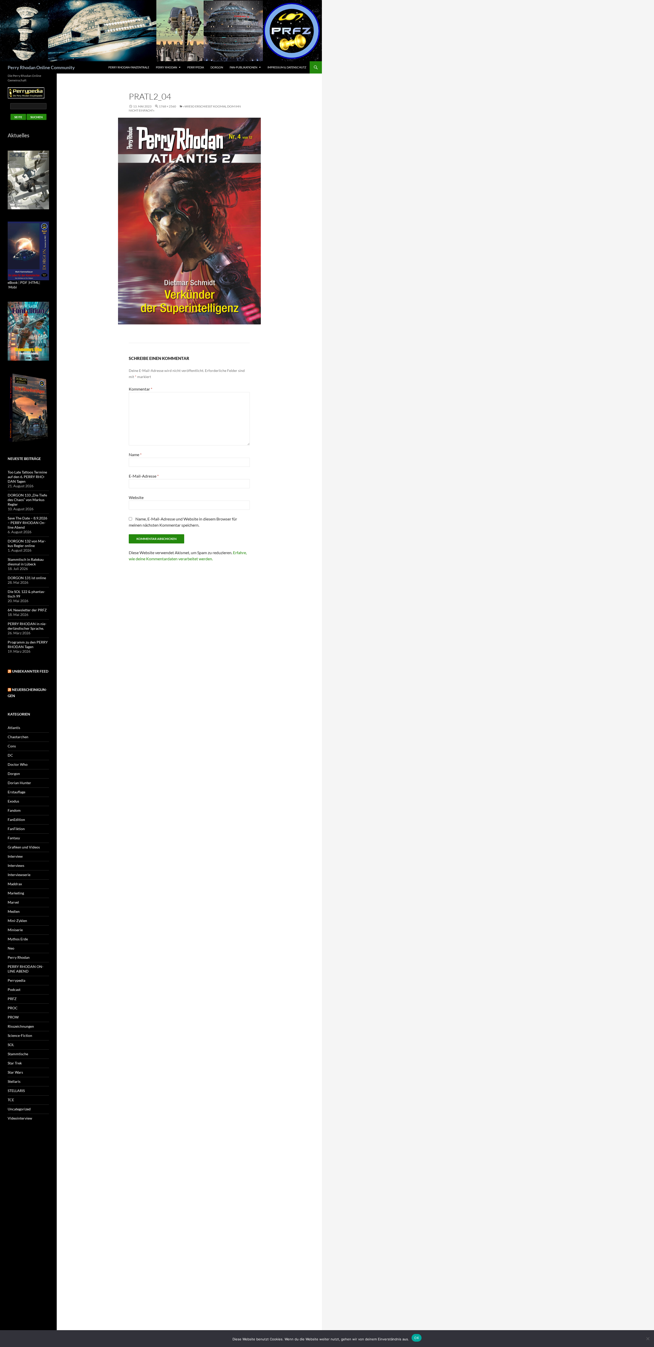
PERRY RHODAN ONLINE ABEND (25, 968)
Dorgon (217, 67)
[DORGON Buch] (28, 407)
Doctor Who (18, 764)
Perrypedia (195, 67)
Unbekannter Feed (30, 671)
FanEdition (16, 819)
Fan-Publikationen (243, 67)
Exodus (13, 801)
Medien (14, 911)
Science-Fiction (20, 1035)
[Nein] (647, 1338)
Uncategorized (19, 1109)
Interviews (16, 865)
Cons (12, 746)
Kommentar (140, 388)
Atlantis (14, 727)
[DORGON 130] (28, 250)
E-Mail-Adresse (144, 476)
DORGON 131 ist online (27, 578)
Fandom (14, 810)
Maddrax (15, 884)
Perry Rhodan (166, 67)
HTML (34, 282)
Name (135, 454)
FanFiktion (16, 829)
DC (10, 755)
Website (136, 497)
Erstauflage (16, 792)
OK (416, 1338)
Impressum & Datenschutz (286, 67)
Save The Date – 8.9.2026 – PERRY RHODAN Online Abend (27, 522)
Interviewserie (19, 874)
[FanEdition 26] (28, 331)
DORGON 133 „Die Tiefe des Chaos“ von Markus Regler (27, 499)
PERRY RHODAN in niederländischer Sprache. (27, 626)
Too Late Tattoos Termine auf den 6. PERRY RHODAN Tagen (27, 476)
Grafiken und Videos (24, 847)
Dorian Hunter (19, 783)
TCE (11, 1100)
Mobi (12, 287)
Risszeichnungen (21, 1026)
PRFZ (12, 999)
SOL (11, 1044)
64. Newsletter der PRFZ (27, 610)
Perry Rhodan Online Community (41, 67)
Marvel (13, 902)
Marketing (16, 893)
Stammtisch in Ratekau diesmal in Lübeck (26, 561)
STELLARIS (16, 1090)
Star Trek (15, 1063)
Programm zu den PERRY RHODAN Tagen (28, 644)
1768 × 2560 (167, 106)
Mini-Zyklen (17, 920)
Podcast (14, 989)
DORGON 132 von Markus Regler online (27, 543)
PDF (23, 282)
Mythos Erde (18, 939)
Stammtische (18, 1054)
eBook (13, 282)
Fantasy (14, 838)
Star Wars (15, 1072)
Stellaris (14, 1081)
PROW (13, 1017)
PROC (13, 1008)
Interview (15, 856)
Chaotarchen (18, 737)
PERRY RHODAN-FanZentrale (128, 67)
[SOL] (28, 179)
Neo (11, 948)
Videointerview (20, 1118)
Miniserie (15, 930)
